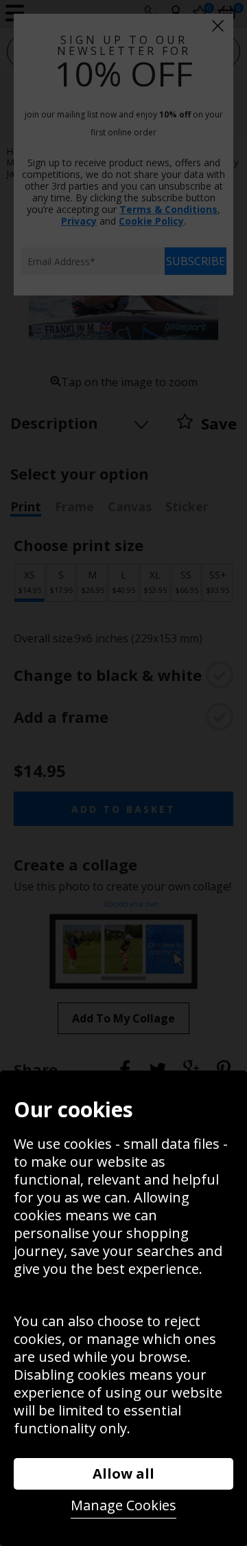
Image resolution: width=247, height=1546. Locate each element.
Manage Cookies (123, 1505)
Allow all (123, 1473)
